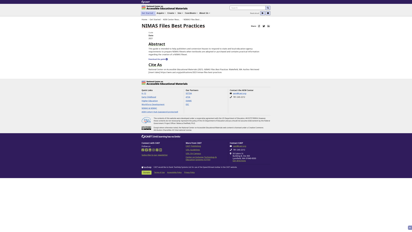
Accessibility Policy (174, 172)
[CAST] (146, 2)
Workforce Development (153, 104)
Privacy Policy (189, 172)
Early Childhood (149, 97)
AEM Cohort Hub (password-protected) (160, 112)
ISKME (189, 100)
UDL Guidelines (193, 149)
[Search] (267, 8)
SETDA (189, 93)
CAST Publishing (193, 146)
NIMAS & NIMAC (149, 108)
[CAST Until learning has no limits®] (161, 136)
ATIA (188, 97)
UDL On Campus (193, 153)
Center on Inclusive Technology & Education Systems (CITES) (201, 158)
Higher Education (150, 100)
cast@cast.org (239, 146)
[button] (148, 13)
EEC (187, 104)
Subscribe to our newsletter (155, 155)
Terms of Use (159, 172)
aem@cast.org (239, 93)
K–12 (144, 93)
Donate (146, 172)
